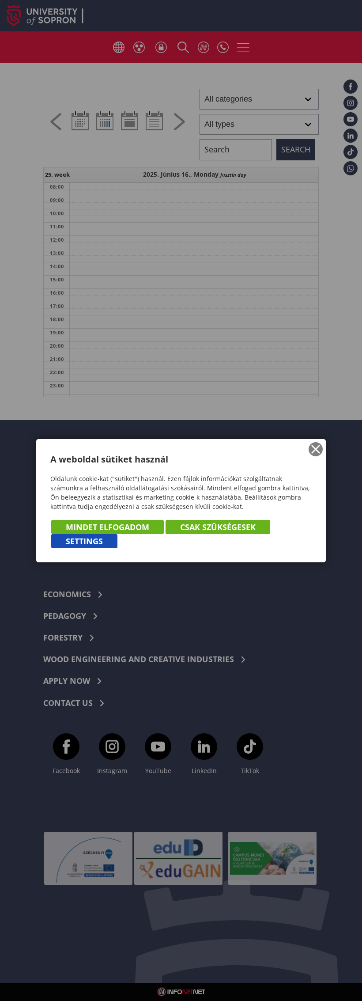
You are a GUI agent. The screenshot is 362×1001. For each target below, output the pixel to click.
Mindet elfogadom (107, 527)
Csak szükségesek (218, 527)
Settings (84, 541)
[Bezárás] (316, 449)
